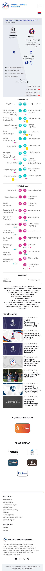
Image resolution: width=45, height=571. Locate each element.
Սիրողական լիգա (8, 520)
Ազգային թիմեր (8, 502)
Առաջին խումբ (7, 507)
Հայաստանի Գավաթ (10, 505)
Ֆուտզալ (6, 512)
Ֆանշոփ (6, 530)
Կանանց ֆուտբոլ (8, 515)
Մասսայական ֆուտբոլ (10, 510)
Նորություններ (7, 499)
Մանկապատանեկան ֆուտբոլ (12, 517)
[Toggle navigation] (40, 6)
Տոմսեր (5, 527)
